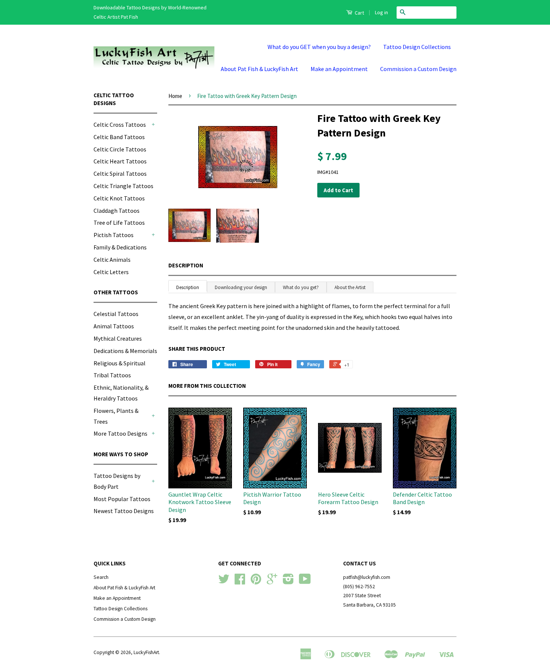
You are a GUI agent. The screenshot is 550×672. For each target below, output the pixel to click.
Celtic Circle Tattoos (120, 149)
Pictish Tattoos (114, 235)
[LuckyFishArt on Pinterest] (256, 582)
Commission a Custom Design (418, 69)
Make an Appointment (339, 69)
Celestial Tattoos (116, 313)
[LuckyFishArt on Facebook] (239, 582)
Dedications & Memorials (125, 351)
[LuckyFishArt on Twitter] (223, 582)
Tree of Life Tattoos (119, 222)
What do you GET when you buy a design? (319, 46)
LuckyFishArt (146, 652)
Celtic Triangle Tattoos (123, 186)
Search (101, 577)
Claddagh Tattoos (117, 210)
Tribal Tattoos (112, 375)
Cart (359, 12)
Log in (381, 12)
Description (185, 265)
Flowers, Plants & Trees (116, 416)
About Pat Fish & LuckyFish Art (259, 69)
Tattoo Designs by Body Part (117, 481)
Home (175, 95)
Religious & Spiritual (120, 363)
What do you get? (301, 287)
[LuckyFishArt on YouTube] (305, 582)
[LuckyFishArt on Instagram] (288, 582)
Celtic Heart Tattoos (120, 161)
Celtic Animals (112, 259)
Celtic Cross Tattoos (120, 124)
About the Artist (350, 287)
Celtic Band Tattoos (119, 137)
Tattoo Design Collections (417, 46)
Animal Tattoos (114, 326)
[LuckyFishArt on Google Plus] (272, 582)
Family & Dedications (120, 247)
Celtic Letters (111, 272)
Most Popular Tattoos (122, 499)
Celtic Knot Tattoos (119, 198)
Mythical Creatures (118, 338)
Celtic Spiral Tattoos (120, 173)
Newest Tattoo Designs (124, 511)
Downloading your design (241, 287)
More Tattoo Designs (120, 433)
